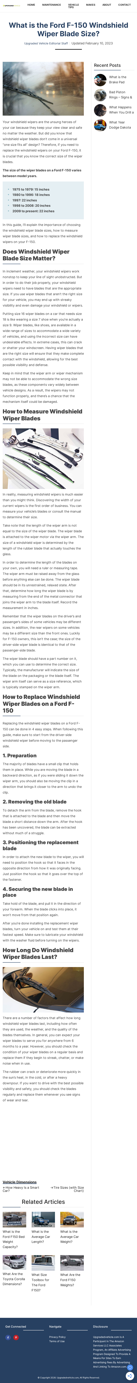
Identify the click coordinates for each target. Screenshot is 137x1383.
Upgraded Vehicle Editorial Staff (46, 43)
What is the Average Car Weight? (69, 1237)
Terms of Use (57, 1341)
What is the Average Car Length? (41, 1237)
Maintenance (51, 4)
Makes (90, 4)
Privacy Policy (57, 1336)
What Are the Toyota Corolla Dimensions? (14, 1279)
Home (31, 4)
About (106, 4)
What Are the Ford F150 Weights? (70, 1280)
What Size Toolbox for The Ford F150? (40, 1282)
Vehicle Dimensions (20, 1182)
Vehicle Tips (73, 6)
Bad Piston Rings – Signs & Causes (120, 97)
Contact (124, 4)
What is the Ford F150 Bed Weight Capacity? (14, 1239)
